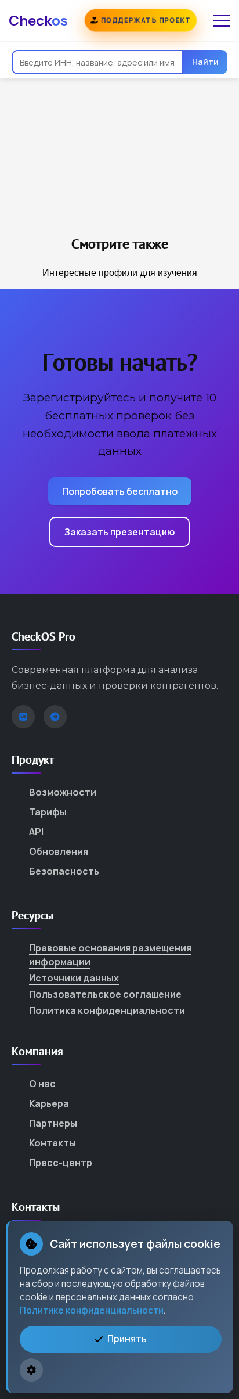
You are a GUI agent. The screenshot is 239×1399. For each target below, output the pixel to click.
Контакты (52, 1143)
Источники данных (74, 978)
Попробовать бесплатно (120, 491)
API (36, 831)
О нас (42, 1083)
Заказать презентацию (119, 532)
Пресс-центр (60, 1162)
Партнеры (53, 1123)
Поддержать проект (144, 20)
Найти (205, 61)
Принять (127, 1338)
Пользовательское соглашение (105, 994)
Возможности (62, 792)
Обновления (58, 851)
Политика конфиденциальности (107, 1010)
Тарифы (48, 811)
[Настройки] (31, 1370)
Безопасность (64, 871)
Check (38, 20)
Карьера (49, 1103)
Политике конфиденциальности (92, 1310)
